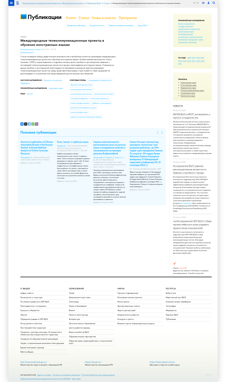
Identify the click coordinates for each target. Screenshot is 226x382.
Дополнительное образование (82, 323)
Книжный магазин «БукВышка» (178, 301)
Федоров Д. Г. (62, 146)
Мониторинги (123, 301)
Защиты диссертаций (126, 310)
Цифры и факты (27, 293)
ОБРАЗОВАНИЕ (76, 288)
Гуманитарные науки (188, 82)
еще (179, 63)
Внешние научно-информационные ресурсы (136, 323)
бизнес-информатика (186, 24)
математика (182, 39)
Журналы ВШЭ (172, 315)
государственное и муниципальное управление (189, 27)
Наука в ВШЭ (142, 25)
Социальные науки (188, 93)
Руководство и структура (31, 297)
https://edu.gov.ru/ (93, 362)
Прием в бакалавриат (78, 306)
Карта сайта (76, 379)
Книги (71, 17)
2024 (180, 61)
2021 (193, 61)
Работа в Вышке (26, 352)
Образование (25, 83)
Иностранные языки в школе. (30, 49)
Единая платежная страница (32, 347)
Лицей (71, 293)
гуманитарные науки (186, 31)
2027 (193, 58)
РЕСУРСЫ (171, 288)
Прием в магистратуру (78, 315)
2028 (189, 58)
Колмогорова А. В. (99, 157)
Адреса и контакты (44, 375)
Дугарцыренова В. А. (27, 52)
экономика (192, 42)
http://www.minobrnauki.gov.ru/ (33, 362)
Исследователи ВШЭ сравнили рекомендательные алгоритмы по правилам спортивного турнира (189, 169)
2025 (202, 58)
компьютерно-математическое (190, 37)
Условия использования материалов (66, 375)
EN (198, 3)
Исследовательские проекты (129, 297)
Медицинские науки (188, 88)
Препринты (128, 17)
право (201, 39)
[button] (85, 136)
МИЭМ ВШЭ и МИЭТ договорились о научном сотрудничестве (191, 116)
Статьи (83, 17)
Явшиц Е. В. (110, 157)
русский (30, 94)
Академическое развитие (128, 315)
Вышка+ (72, 310)
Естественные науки (188, 85)
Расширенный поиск (97, 25)
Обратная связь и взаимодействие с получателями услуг (90, 342)
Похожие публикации (38, 132)
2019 (202, 61)
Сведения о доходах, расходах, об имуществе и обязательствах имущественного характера (41, 333)
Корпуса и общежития (29, 310)
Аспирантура (74, 319)
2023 (185, 61)
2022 (189, 61)
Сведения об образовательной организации (39, 339)
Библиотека (171, 293)
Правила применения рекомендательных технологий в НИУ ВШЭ (45, 379)
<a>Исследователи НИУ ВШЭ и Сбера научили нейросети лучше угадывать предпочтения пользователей (192, 224)
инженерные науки (185, 34)
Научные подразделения (127, 293)
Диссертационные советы (128, 306)
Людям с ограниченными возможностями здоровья (42, 343)
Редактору (208, 374)
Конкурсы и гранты (125, 319)
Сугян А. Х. (119, 157)
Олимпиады (74, 301)
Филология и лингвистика (52, 80)
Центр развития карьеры (79, 327)
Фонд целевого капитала (31, 323)
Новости (178, 106)
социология (182, 42)
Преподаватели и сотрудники (33, 306)
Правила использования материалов (121, 25)
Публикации (44, 17)
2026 (198, 58)
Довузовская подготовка (79, 297)
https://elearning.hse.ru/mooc (162, 362)
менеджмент (193, 39)
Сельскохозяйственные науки (192, 90)
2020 (198, 61)
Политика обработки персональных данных (98, 375)
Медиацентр (171, 310)
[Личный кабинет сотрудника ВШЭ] (208, 3)
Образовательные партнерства (82, 336)
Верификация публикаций (76, 25)
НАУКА (121, 288)
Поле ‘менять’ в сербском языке (72, 141)
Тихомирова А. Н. (27, 157)
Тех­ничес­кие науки (188, 96)
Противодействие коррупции (33, 327)
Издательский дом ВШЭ (176, 297)
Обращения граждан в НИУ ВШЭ (34, 319)
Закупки (23, 315)
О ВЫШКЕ (25, 288)
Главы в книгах (104, 17)
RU (195, 3)
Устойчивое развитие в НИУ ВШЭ (34, 301)
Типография (171, 306)
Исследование (186, 203)
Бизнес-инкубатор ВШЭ (79, 332)
